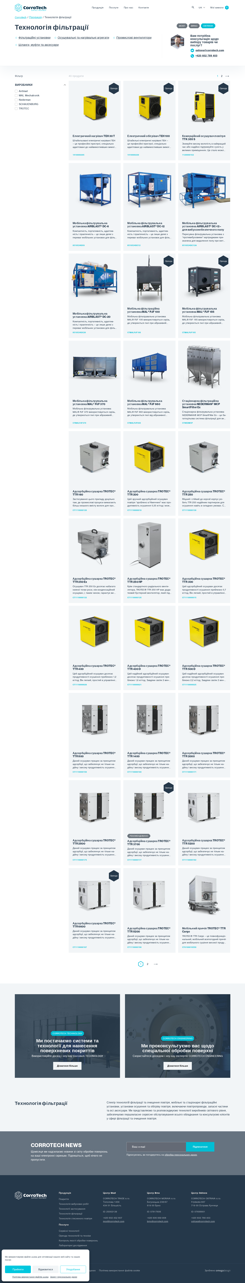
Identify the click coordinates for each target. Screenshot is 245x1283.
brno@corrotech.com (157, 1221)
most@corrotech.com (208, 50)
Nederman (25, 100)
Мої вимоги (217, 7)
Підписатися (200, 1146)
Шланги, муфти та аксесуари (38, 45)
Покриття (64, 1199)
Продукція (98, 7)
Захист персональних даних (63, 1277)
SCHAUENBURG (28, 104)
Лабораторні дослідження (73, 1245)
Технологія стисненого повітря (75, 1218)
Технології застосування (72, 1208)
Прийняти (18, 1269)
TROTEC (24, 108)
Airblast (23, 91)
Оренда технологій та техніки (75, 1235)
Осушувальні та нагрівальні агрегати (83, 37)
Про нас (128, 7)
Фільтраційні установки (34, 37)
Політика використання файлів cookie (30, 1277)
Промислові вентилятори (134, 37)
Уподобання (73, 1269)
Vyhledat (194, 8)
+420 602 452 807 (206, 55)
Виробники (23, 85)
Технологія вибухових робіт (74, 1204)
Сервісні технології (69, 1230)
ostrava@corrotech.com (203, 1221)
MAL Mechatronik (29, 95)
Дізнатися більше (67, 1065)
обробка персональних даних (181, 1154)
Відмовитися (45, 1269)
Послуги (113, 7)
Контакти (143, 7)
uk (200, 7)
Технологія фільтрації (70, 1213)
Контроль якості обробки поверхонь (78, 1240)
